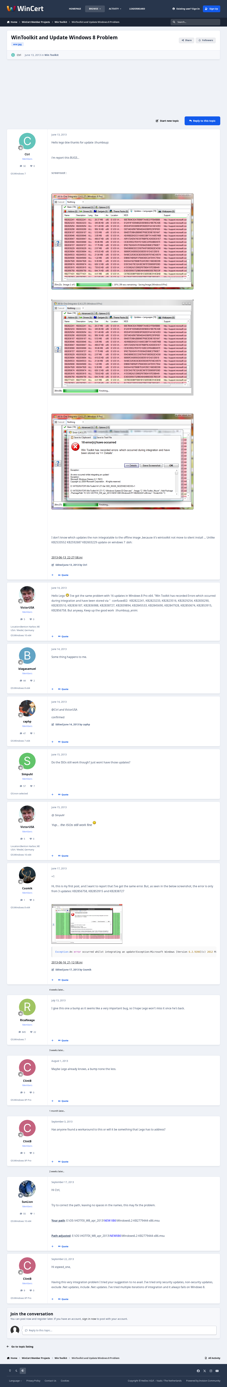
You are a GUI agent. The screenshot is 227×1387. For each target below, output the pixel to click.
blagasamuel (27, 669)
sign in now (89, 1318)
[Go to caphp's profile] (27, 708)
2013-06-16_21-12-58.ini (66, 962)
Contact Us (50, 1380)
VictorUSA (27, 607)
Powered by (203, 1380)
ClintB (27, 1081)
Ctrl (19, 55)
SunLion (27, 1202)
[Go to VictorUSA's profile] (27, 594)
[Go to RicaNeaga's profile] (27, 1007)
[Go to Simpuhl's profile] (27, 761)
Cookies (65, 1380)
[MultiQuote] (52, 575)
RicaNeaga (27, 1020)
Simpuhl (27, 774)
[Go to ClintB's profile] (27, 1067)
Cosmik (27, 888)
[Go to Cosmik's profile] (27, 875)
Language (14, 1380)
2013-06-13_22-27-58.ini (66, 557)
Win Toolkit (52, 55)
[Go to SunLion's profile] (27, 1188)
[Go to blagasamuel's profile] (27, 655)
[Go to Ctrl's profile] (13, 55)
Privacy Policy (33, 1380)
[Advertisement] (113, 88)
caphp (27, 721)
